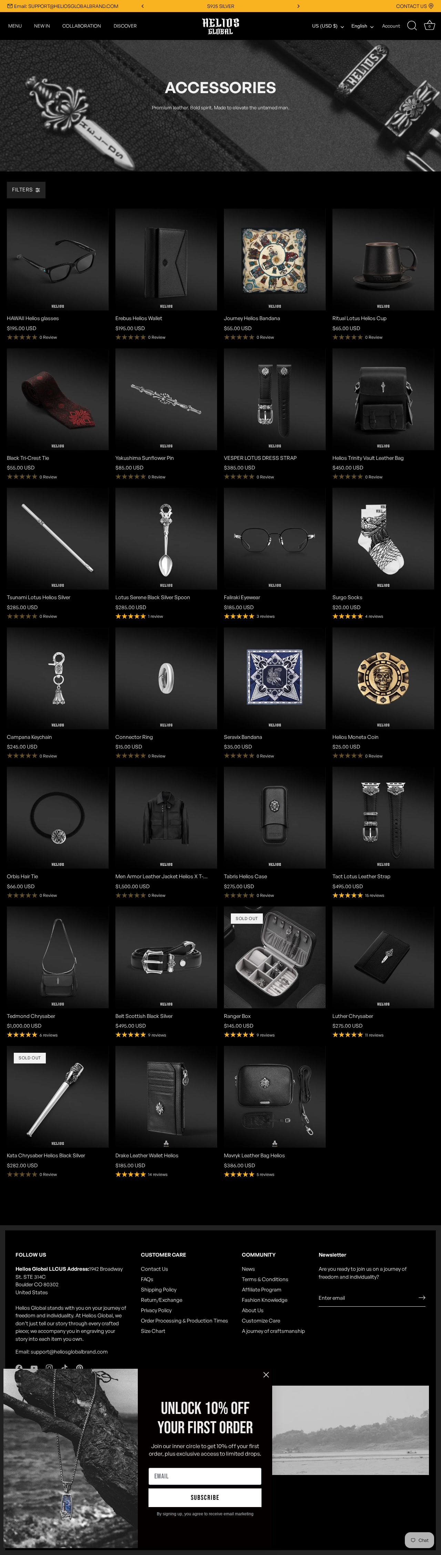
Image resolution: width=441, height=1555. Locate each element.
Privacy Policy (156, 1310)
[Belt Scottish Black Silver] (166, 957)
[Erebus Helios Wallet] (166, 259)
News (248, 1269)
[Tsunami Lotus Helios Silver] (58, 539)
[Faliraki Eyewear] (275, 539)
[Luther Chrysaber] (383, 957)
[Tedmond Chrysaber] (58, 957)
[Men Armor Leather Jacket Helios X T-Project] (166, 818)
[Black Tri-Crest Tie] (58, 399)
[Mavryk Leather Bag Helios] (275, 1097)
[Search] (412, 25)
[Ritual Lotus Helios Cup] (383, 259)
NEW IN (42, 26)
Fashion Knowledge (264, 1300)
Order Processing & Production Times (184, 1320)
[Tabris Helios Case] (275, 818)
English (359, 26)
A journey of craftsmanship (273, 1331)
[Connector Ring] (166, 678)
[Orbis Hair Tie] (58, 818)
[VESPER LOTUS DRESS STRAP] (275, 399)
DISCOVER (125, 26)
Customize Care (261, 1320)
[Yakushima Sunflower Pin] (166, 399)
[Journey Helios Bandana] (275, 259)
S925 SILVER (220, 6)
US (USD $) (325, 26)
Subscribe (205, 1498)
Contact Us (154, 1269)
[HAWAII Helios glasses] (58, 259)
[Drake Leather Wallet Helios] (166, 1097)
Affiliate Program (261, 1289)
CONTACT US (411, 6)
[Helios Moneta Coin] (383, 678)
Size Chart (153, 1331)
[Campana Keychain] (58, 678)
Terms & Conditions (265, 1279)
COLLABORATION (81, 26)
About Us (253, 1310)
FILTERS (22, 190)
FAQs (147, 1279)
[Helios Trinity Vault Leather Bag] (383, 399)
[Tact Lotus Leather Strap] (383, 818)
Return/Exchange (161, 1300)
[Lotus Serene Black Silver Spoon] (166, 539)
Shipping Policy (158, 1289)
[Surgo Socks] (383, 539)
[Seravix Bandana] (275, 678)
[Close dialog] (266, 1375)
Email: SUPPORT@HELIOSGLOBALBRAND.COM (66, 6)
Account (391, 26)
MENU (15, 26)
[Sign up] (422, 1297)
